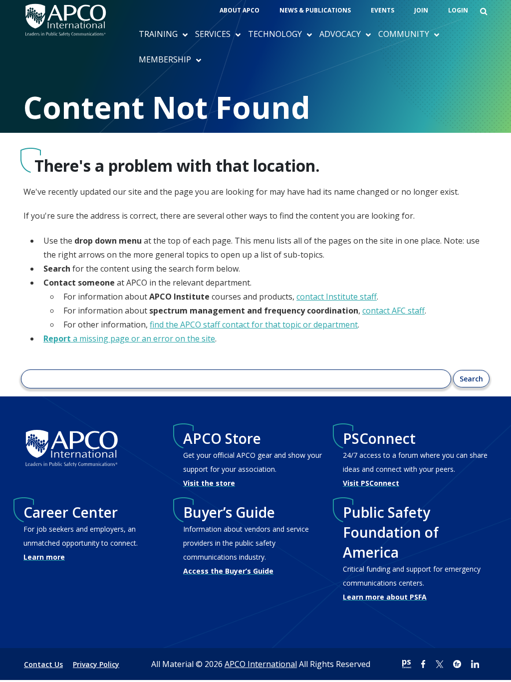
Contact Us (43, 664)
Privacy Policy (96, 664)
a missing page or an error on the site (129, 338)
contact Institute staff (336, 296)
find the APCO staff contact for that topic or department (254, 324)
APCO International (261, 664)
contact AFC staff (393, 310)
